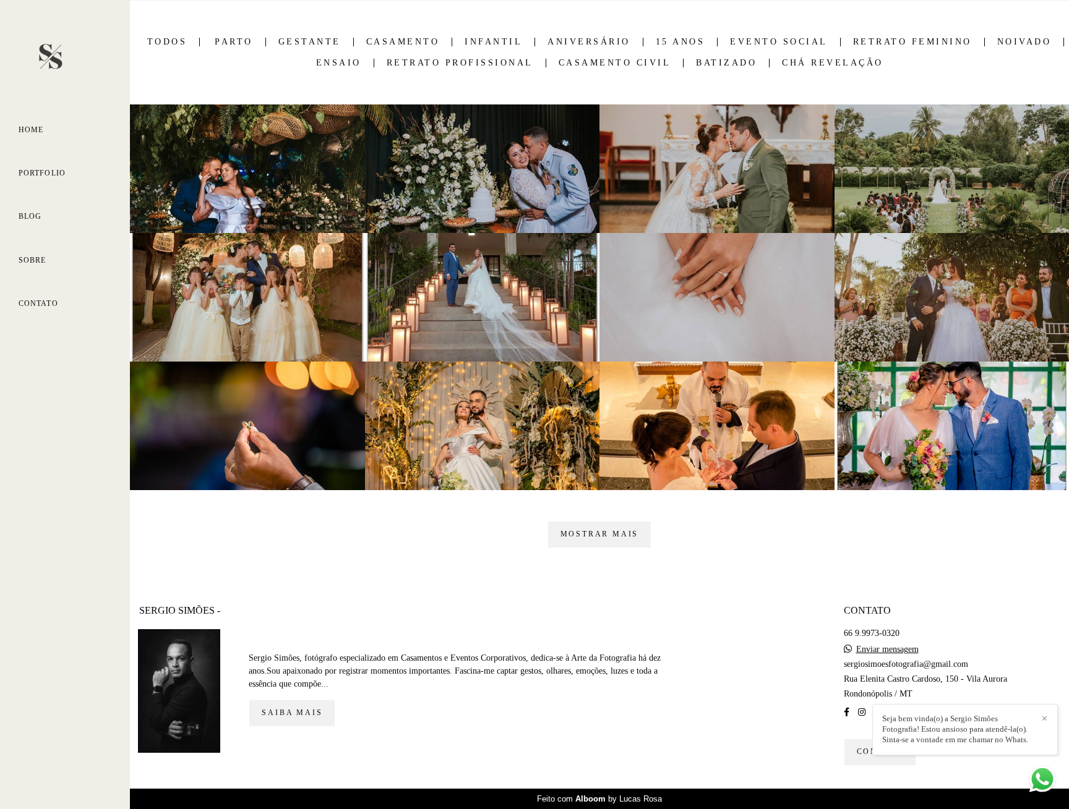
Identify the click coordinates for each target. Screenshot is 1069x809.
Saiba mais (292, 713)
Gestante (309, 42)
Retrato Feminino (912, 42)
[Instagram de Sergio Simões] (861, 712)
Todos (167, 42)
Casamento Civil (615, 63)
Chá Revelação (832, 63)
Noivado (1024, 42)
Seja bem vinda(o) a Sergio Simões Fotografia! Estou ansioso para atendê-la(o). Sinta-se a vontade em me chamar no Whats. (955, 729)
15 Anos (680, 42)
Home (31, 129)
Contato (38, 303)
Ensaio (338, 63)
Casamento (403, 42)
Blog (30, 216)
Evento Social (779, 42)
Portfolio (42, 173)
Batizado (726, 63)
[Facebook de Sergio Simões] (846, 712)
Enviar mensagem (887, 649)
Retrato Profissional (460, 63)
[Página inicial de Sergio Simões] (65, 59)
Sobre (32, 260)
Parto (234, 42)
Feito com (599, 798)
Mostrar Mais (599, 534)
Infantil (493, 42)
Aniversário (588, 42)
